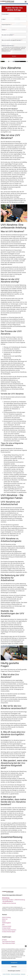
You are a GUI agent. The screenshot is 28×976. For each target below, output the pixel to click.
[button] (26, 946)
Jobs (3, 924)
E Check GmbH (6, 928)
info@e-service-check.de (9, 903)
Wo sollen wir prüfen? (8, 35)
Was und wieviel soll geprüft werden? (12, 40)
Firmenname (5, 14)
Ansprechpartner (6, 24)
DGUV (4, 921)
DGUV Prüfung (6, 917)
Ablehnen (14, 966)
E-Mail (4, 19)
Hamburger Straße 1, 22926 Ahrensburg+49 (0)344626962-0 (13, 899)
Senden (14, 56)
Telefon (4, 29)
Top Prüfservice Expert (8, 941)
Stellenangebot (6, 923)
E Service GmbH (6, 926)
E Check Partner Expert (8, 931)
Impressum (23, 974)
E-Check (4, 940)
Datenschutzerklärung (15, 974)
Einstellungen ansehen (14, 970)
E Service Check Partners (9, 930)
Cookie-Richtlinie (6, 974)
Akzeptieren (14, 962)
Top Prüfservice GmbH (8, 943)
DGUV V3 (4, 919)
